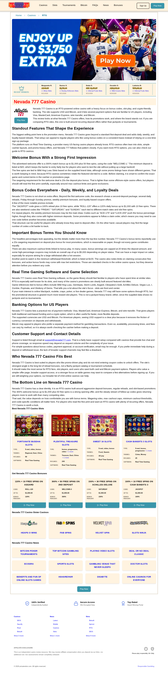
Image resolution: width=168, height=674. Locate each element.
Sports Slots (65, 564)
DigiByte (102, 577)
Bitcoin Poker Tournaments (29, 552)
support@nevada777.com (58, 340)
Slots (54, 5)
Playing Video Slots (102, 551)
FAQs (95, 5)
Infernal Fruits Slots (91, 91)
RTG (91, 628)
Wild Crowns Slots (114, 91)
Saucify (19, 624)
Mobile (55, 624)
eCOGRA (29, 564)
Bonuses (118, 5)
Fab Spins (65, 533)
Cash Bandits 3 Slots (139, 441)
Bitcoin (84, 5)
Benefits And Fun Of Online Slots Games (29, 578)
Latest (55, 620)
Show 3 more (19, 636)
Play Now (158, 6)
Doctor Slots (139, 564)
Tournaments (69, 5)
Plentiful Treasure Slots (65, 443)
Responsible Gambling (146, 666)
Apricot (91, 624)
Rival (19, 628)
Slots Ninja (139, 533)
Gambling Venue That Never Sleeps (102, 565)
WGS (19, 620)
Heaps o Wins (29, 533)
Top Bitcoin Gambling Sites (66, 552)
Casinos (43, 5)
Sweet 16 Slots (102, 441)
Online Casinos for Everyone (139, 578)
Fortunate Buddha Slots (28, 443)
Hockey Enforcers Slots (65, 91)
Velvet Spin (102, 533)
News (106, 5)
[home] (19, 9)
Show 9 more (91, 636)
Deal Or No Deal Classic (139, 552)
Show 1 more (55, 636)
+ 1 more (70, 452)
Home (19, 15)
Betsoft (19, 631)
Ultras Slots (43, 91)
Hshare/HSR (66, 577)
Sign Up (143, 6)
